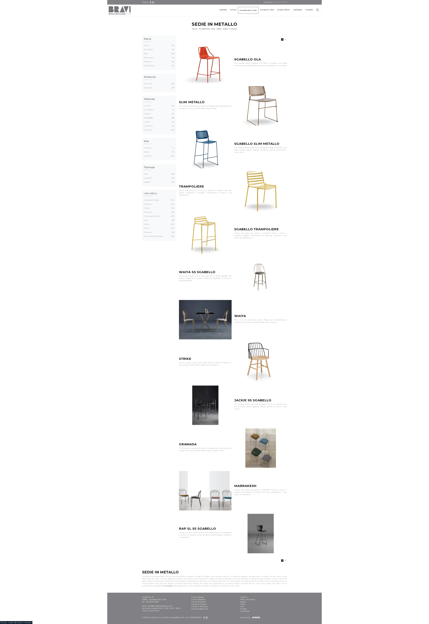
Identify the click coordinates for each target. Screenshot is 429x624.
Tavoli (243, 604)
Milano (159, 224)
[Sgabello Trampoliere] (205, 234)
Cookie (11, 622)
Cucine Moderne (198, 599)
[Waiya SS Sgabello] (260, 277)
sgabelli (159, 182)
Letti (242, 607)
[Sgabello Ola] (205, 63)
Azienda (223, 10)
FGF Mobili (159, 50)
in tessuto (159, 130)
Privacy (4, 622)
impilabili (159, 178)
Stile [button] (146, 141)
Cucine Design (197, 597)
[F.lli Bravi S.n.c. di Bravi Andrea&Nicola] (120, 10)
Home (194, 29)
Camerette (245, 611)
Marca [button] (147, 38)
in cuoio (159, 106)
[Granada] (260, 448)
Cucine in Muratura (199, 607)
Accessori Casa (267, 10)
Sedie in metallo (230, 29)
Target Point (159, 66)
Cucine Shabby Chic (199, 609)
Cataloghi (297, 10)
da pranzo (159, 88)
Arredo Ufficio (283, 10)
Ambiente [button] (150, 77)
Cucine (233, 10)
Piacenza (159, 232)
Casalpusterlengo (159, 200)
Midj (159, 54)
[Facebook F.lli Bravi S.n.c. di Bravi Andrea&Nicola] (150, 2)
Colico (159, 46)
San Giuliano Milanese (159, 236)
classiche (159, 148)
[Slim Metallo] (260, 106)
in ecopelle (159, 110)
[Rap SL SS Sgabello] (260, 533)
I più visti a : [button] (151, 193)
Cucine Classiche (198, 602)
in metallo (159, 118)
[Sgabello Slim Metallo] (205, 148)
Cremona (159, 212)
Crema (159, 208)
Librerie (243, 597)
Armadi (243, 609)
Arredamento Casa (248, 10)
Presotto (159, 62)
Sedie (219, 29)
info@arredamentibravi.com (160, 606)
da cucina (159, 84)
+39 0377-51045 (280, 2)
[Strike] (260, 362)
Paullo (159, 228)
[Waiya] (205, 319)
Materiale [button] (149, 99)
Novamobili (159, 58)
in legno (159, 114)
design (159, 152)
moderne (159, 156)
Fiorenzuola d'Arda (159, 216)
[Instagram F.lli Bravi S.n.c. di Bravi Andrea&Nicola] (153, 2)
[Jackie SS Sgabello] (205, 405)
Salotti (243, 602)
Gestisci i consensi (24, 622)
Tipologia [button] (149, 167)
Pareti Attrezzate (247, 599)
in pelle (159, 122)
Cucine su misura (198, 604)
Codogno (159, 204)
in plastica (159, 126)
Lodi (159, 220)
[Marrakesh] (205, 490)
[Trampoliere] (260, 191)
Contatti (309, 10)
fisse (159, 174)
